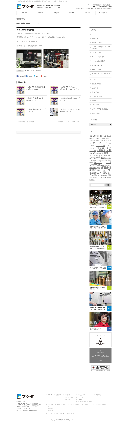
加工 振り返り (95, 155)
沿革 (49, 406)
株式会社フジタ (62, 420)
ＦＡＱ (50, 413)
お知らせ (49, 33)
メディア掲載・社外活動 (100, 109)
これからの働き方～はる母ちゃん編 (101, 47)
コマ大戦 (100, 145)
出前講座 (98, 153)
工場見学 (80, 399)
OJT (98, 138)
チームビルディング (83, 397)
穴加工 (98, 175)
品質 (103, 158)
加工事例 (103, 155)
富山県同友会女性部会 (96, 160)
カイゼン (95, 100)
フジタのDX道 (96, 52)
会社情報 (50, 404)
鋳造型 (92, 179)
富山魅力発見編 (97, 65)
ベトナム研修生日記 (98, 61)
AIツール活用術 (97, 42)
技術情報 (67, 395)
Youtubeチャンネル (98, 57)
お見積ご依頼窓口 (74, 404)
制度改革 (95, 38)
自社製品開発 (96, 84)
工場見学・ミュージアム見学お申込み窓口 (94, 404)
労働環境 (95, 157)
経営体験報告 (104, 175)
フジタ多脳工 (81, 395)
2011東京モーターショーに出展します (69, 122)
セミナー (95, 34)
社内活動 (101, 172)
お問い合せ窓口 (61, 404)
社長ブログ (95, 92)
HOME (50, 395)
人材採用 (101, 150)
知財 (104, 170)
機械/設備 (38, 70)
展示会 (98, 162)
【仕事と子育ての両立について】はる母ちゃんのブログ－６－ (70, 89)
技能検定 (107, 165)
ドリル (107, 146)
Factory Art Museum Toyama (85, 401)
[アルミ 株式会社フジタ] (38, 7)
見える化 (102, 177)
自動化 (96, 177)
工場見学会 (99, 165)
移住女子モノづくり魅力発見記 (101, 74)
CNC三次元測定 (69, 397)
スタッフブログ (97, 96)
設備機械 (50, 408)
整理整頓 (106, 167)
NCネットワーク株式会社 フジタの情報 (100, 370)
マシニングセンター (29, 70)
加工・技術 (95, 105)
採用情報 (50, 410)
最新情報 (58, 395)
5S (91, 135)
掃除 (98, 167)
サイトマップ (72, 413)
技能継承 (93, 168)
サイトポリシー (60, 413)
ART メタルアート (98, 113)
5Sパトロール (99, 136)
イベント (95, 79)
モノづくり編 (96, 69)
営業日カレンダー (69, 399)
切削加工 (106, 153)
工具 (104, 163)
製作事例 (98, 395)
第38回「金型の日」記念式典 (25, 122)
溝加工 (101, 170)
